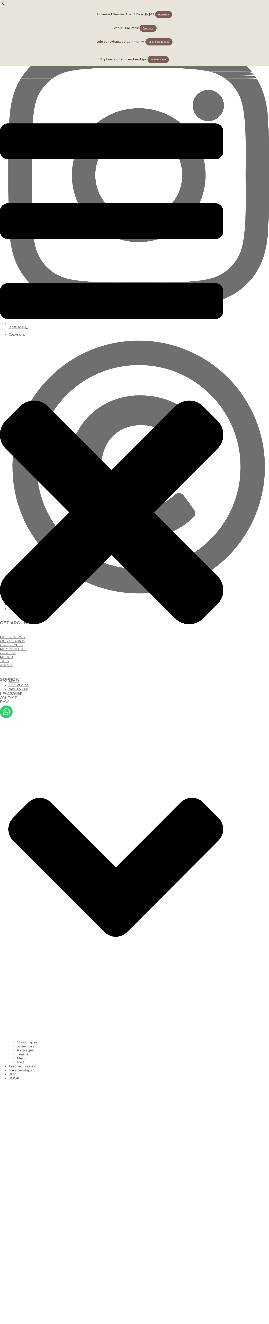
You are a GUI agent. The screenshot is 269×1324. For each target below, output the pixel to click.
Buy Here (163, 14)
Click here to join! (159, 41)
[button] (111, 384)
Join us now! (158, 59)
